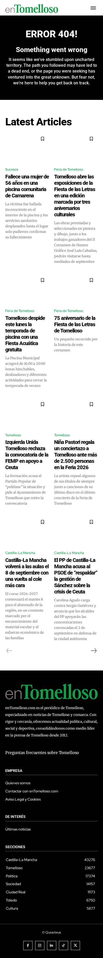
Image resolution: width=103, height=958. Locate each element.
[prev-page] (9, 651)
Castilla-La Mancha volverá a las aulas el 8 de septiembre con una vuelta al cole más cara (27, 572)
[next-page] (93, 651)
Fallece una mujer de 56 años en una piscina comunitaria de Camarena (27, 186)
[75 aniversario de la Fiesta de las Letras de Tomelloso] (76, 289)
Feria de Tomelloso (68, 169)
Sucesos (11, 169)
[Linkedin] (51, 945)
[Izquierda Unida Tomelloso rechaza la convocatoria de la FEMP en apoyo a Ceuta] (27, 413)
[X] (75, 945)
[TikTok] (63, 945)
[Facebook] (27, 945)
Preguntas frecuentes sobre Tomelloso (42, 752)
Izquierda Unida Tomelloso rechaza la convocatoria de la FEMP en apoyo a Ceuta (26, 454)
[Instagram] (39, 945)
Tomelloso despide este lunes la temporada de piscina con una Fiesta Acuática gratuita (25, 334)
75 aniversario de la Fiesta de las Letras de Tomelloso (74, 324)
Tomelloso (13, 435)
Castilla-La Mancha (20, 553)
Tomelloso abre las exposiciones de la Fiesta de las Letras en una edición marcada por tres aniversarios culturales (74, 195)
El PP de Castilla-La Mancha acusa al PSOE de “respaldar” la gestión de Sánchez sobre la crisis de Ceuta (75, 576)
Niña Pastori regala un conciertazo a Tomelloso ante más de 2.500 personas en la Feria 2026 (75, 454)
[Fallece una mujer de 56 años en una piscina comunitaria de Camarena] (27, 147)
